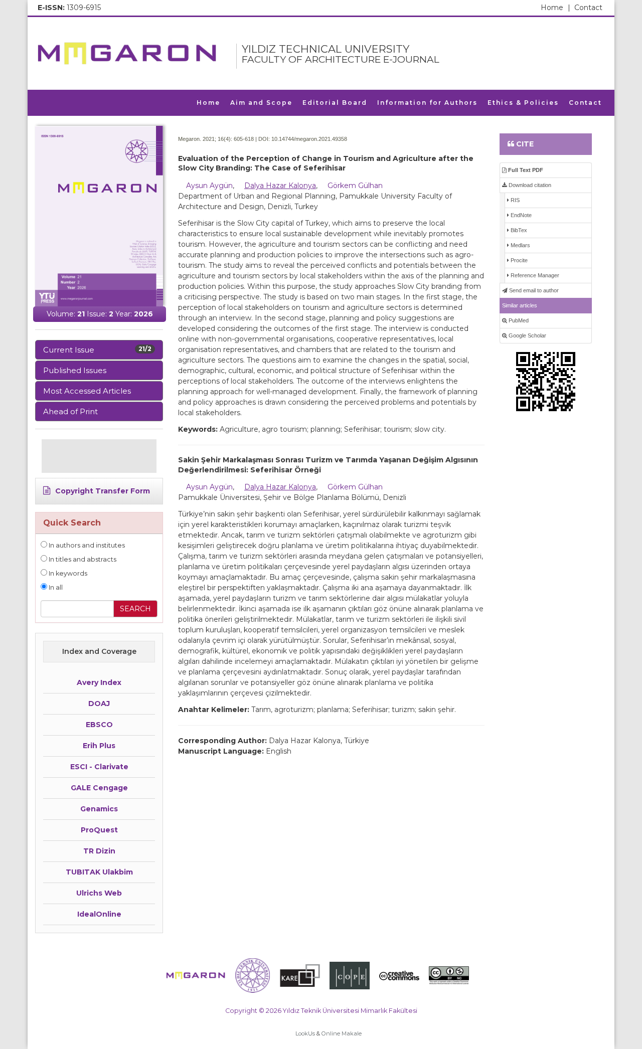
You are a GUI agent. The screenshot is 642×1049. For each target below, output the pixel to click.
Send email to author (533, 290)
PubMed (518, 320)
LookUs (305, 1033)
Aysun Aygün (209, 185)
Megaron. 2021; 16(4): (205, 139)
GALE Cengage (99, 787)
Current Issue (97, 350)
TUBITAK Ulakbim (99, 872)
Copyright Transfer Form (101, 490)
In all (55, 587)
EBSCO (99, 724)
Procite (518, 260)
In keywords (67, 573)
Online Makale (342, 1033)
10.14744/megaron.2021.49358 (309, 139)
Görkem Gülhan (355, 185)
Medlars (519, 245)
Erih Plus (99, 745)
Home (555, 7)
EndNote (520, 215)
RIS (514, 200)
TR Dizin (99, 850)
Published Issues (74, 370)
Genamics (99, 808)
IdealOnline (99, 914)
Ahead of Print (70, 411)
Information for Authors (427, 102)
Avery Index (99, 682)
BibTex (518, 230)
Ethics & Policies (523, 102)
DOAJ (99, 703)
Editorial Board (334, 102)
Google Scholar (526, 335)
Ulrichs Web (99, 893)
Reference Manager (534, 275)
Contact (588, 7)
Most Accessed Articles (87, 391)
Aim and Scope (261, 102)
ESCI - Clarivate (99, 766)
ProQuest (99, 829)
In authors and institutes (86, 545)
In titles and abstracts (81, 559)
